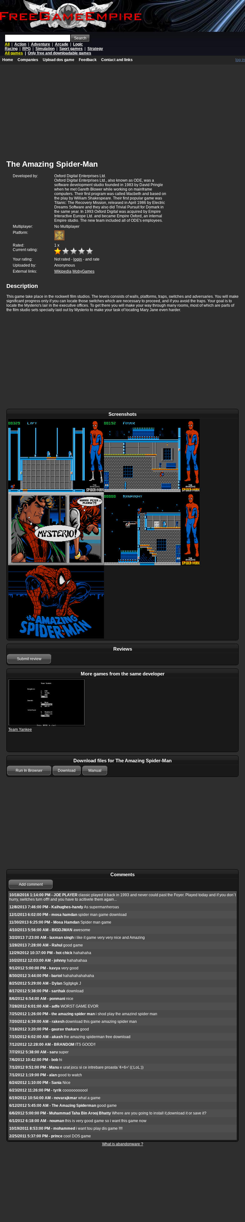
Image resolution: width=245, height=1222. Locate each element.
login (77, 259)
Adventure (40, 44)
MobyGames (83, 271)
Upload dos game (58, 60)
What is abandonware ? (122, 1144)
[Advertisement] (122, 361)
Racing (11, 48)
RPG (26, 48)
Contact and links (117, 60)
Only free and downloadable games (59, 53)
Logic (78, 44)
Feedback (88, 60)
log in (240, 60)
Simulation (45, 48)
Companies (28, 60)
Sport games (71, 48)
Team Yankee (20, 729)
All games (14, 53)
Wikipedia (62, 271)
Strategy (95, 48)
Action (20, 44)
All (7, 44)
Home (7, 60)
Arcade (61, 44)
